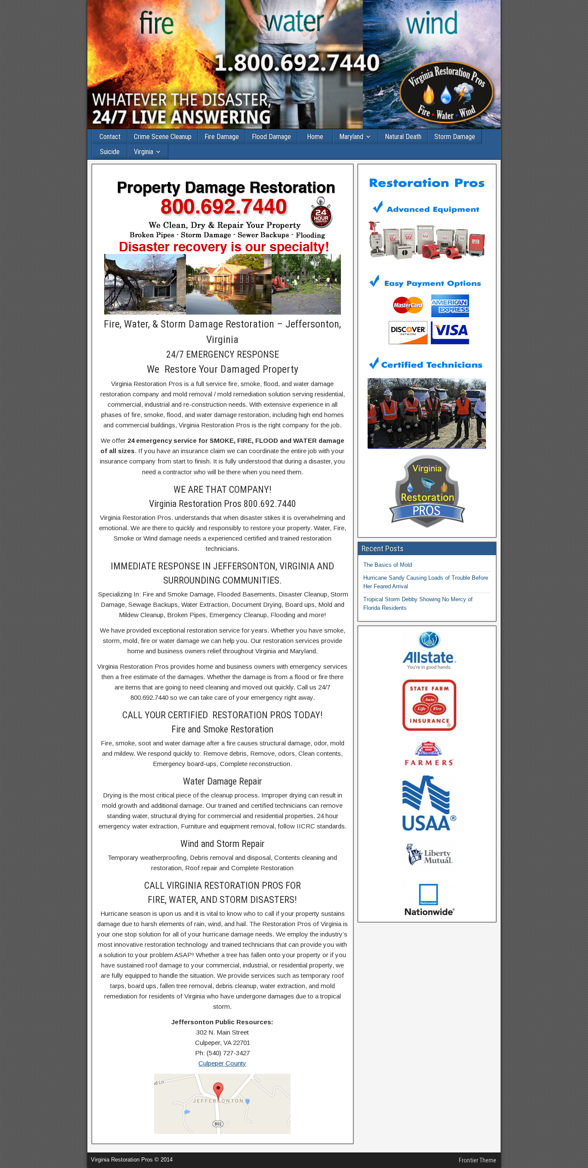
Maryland (351, 137)
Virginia (143, 152)
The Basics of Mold (387, 565)
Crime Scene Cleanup (163, 137)
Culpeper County (222, 1063)
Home (315, 137)
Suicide (110, 152)
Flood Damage (271, 137)
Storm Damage (454, 137)
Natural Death (403, 137)
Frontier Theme (477, 1160)
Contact (110, 137)
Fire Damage (221, 137)
